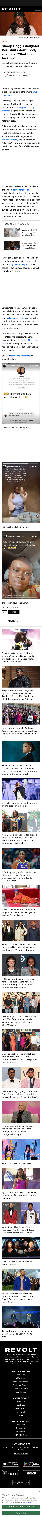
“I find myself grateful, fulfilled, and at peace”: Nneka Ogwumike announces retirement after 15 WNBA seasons (19, 876)
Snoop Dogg (14, 612)
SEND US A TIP (21, 1453)
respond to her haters (20, 355)
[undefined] (12, 232)
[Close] (39, 1491)
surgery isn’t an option (19, 264)
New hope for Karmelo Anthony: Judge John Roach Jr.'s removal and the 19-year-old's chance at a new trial (19, 732)
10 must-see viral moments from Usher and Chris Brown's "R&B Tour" (18, 1334)
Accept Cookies (21, 1513)
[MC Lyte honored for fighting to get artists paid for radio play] (21, 789)
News (4, 42)
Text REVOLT (21, 1431)
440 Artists (21, 1392)
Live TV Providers (21, 1382)
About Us (21, 1401)
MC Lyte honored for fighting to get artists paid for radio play (20, 804)
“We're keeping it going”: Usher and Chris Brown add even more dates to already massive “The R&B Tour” (20, 1094)
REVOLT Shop (21, 1435)
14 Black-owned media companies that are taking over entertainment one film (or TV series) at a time (19, 947)
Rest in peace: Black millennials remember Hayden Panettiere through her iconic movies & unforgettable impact (18, 1130)
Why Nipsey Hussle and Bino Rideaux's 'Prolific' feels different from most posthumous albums (18, 1230)
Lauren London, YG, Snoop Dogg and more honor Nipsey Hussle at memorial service (29, 235)
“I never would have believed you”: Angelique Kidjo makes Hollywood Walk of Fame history (19, 912)
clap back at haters (17, 318)
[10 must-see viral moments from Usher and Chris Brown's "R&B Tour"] (21, 1317)
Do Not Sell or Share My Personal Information (21, 1507)
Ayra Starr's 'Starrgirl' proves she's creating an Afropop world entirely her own (19, 1195)
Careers (21, 1415)
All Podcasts (21, 1378)
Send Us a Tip (21, 1408)
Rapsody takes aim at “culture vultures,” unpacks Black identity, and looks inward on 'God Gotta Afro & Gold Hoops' (18, 657)
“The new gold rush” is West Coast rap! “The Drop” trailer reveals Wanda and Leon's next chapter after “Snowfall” (19, 1020)
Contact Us (21, 1428)
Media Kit (21, 1412)
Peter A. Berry (12, 72)
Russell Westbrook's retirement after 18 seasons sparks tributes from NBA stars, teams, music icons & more (18, 1297)
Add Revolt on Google (18, 75)
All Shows (21, 1375)
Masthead (21, 1405)
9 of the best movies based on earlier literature (17, 1263)
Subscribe (21, 1424)
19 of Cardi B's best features (17, 1163)
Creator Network (21, 1389)
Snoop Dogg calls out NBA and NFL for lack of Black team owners (29, 247)
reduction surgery (10, 139)
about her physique (22, 190)
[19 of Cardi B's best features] (21, 1149)
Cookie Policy (27, 1502)
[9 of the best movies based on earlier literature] (21, 1248)
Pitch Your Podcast (21, 1385)
